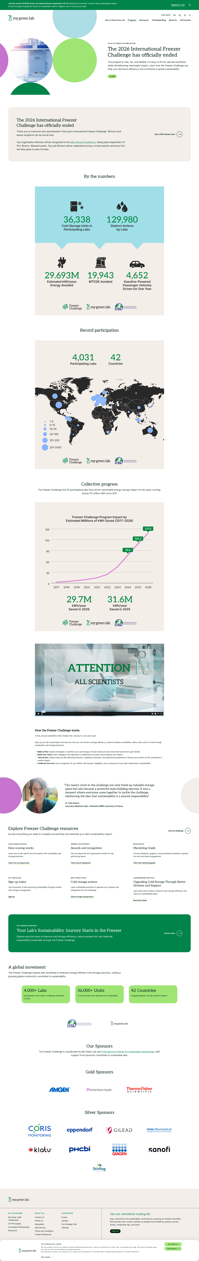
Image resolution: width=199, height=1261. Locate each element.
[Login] (179, 15)
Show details (45, 1257)
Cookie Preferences (43, 1234)
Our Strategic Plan (69, 1224)
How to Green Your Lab (115, 20)
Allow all (173, 1244)
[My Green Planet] (21, 18)
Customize (172, 1249)
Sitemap (65, 1228)
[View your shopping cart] (185, 15)
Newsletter (39, 1224)
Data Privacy (40, 1228)
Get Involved (185, 20)
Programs (132, 20)
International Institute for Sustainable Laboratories (128, 1051)
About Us (173, 20)
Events (64, 1217)
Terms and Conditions (44, 1231)
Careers (65, 1221)
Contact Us (39, 1217)
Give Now (165, 15)
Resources (144, 20)
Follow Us (39, 1221)
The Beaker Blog (159, 20)
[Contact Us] (174, 15)
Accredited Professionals (18, 1227)
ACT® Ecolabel (14, 1224)
